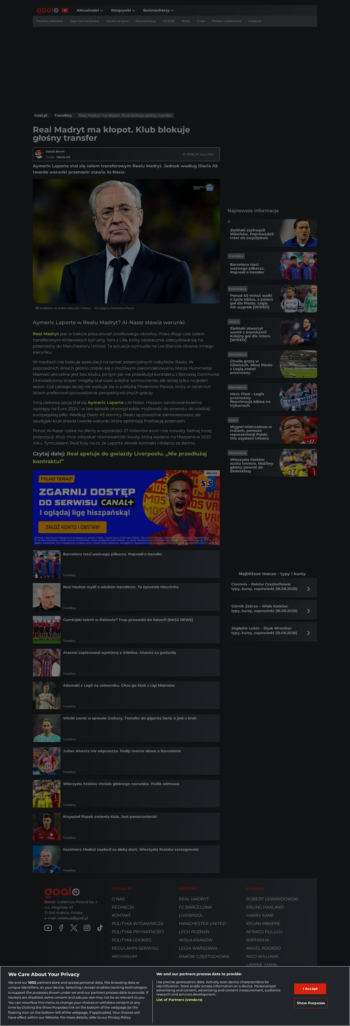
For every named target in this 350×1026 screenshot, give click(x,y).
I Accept (310, 989)
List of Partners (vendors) (179, 1000)
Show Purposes (311, 1003)
